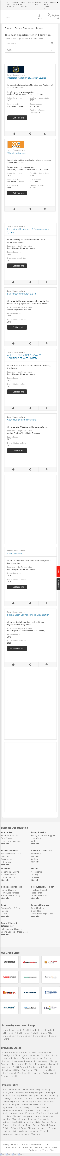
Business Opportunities (24, 28)
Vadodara (23, 1131)
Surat (23, 1128)
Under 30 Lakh (26, 1036)
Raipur (36, 1125)
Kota (21, 1113)
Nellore (6, 1122)
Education (35, 856)
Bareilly (19, 1092)
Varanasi (34, 1131)
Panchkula (35, 1122)
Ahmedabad (15, 1089)
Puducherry (18, 1125)
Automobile (36, 854)
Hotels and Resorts (39, 890)
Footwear (35, 877)
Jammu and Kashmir (41, 1058)
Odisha (23, 1067)
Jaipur (36, 1107)
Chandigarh (7, 1055)
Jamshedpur (18, 1110)
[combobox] (30, 43)
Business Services (9, 850)
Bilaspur (39, 1095)
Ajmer (25, 1089)
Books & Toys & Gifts (10, 908)
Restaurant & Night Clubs (42, 914)
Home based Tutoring (10, 895)
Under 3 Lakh (38, 1030)
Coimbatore (40, 1098)
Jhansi (29, 1110)
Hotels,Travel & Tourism (42, 887)
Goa (47, 1055)
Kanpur (47, 1110)
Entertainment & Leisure (11, 929)
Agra (5, 1089)
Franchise (9, 28)
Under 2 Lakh (23, 1030)
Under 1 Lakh (9, 1030)
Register (55, 15)
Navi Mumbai (44, 1119)
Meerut (38, 1116)
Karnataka (18, 1061)
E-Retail (4, 914)
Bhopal (15, 1095)
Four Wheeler (7, 838)
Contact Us (27, 1147)
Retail (3, 905)
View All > (5, 844)
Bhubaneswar (27, 1095)
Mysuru (15, 1119)
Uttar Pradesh (8, 1073)
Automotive (6, 832)
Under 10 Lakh (16, 1033)
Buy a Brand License (8, 4)
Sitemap (53, 1150)
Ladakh (14, 1076)
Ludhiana (7, 1116)
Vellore (43, 1131)
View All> (35, 880)
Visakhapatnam (22, 1134)
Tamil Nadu (27, 1070)
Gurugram (15, 1104)
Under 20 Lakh (48, 1033)
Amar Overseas (14, 553)
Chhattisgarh (21, 1055)
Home (7, 1147)
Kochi (5, 1113)
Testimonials (35, 1150)
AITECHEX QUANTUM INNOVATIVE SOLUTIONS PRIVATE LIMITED (24, 357)
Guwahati (26, 1104)
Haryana (6, 1058)
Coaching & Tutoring (10, 872)
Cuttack (51, 1098)
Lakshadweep (40, 1061)
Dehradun (7, 1101)
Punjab (46, 1067)
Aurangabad (8, 1092)
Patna (53, 1122)
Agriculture (36, 859)
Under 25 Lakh (10, 1036)
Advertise (31, 2)
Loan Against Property (46, 4)
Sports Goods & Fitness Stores (14, 932)
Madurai (17, 1116)
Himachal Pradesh (21, 1058)
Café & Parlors (37, 908)
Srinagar (15, 1128)
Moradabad (48, 1116)
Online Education (8, 877)
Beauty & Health (38, 832)
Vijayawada (8, 1134)
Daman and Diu (36, 1055)
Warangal (35, 1134)
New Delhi (16, 1122)
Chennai (19, 1098)
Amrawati (34, 1089)
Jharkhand (6, 1061)
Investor (53, 3)
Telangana (35, 1073)
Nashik (33, 1119)
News (54, 1147)
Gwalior (36, 1104)
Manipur (29, 1064)
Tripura (37, 1070)
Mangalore (28, 1116)
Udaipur (6, 1131)
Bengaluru (39, 1092)
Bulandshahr (51, 1095)
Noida (25, 1122)
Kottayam (29, 1113)
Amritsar (45, 1089)
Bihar (49, 1052)
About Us (16, 1147)
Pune (28, 1125)
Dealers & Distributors (41, 850)
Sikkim (16, 1070)
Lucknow (52, 1113)
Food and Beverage (40, 905)
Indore (18, 1107)
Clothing (34, 875)
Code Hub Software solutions (21, 419)
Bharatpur (50, 1092)
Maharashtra (17, 1064)
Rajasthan (6, 1070)
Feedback (38, 1147)
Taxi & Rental (36, 893)
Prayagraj (7, 1125)
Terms (45, 1150)
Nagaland (6, 1067)
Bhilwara (6, 1095)
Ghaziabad (49, 1101)
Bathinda (29, 1092)
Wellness (35, 841)
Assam (41, 1052)
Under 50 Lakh (42, 1036)
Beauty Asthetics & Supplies (43, 835)
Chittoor (29, 1098)
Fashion (35, 869)
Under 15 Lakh (32, 1033)
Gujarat (54, 1055)
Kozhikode (41, 1113)
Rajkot (44, 1125)
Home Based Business (11, 887)
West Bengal (23, 1073)
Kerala (29, 1061)
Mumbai (6, 1119)
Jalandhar (45, 1107)
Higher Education (8, 875)
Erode (16, 1101)
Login (57, 18)
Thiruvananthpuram (37, 1128)
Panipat (45, 1122)
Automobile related (9, 835)
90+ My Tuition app (16, 153)
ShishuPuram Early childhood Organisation (28, 614)
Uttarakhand (49, 1070)
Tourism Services (39, 895)
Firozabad (37, 1101)
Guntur (6, 1104)
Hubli (44, 1104)
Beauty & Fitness (8, 890)
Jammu (6, 1110)
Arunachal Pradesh (27, 1052)
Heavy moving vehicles (11, 841)
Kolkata (13, 1113)
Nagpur (24, 1119)
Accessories (36, 872)
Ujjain (14, 1131)
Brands (47, 1147)
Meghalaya (40, 1064)
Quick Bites (36, 911)
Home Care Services (10, 893)
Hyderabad (8, 1107)
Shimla (6, 1128)
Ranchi (52, 1125)
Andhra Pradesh (9, 1052)
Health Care (36, 838)
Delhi (15, 1067)
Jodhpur (38, 1110)
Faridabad (26, 1101)
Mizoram (52, 1064)
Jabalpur (27, 1107)
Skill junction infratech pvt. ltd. (22, 293)
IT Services (6, 862)
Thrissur (52, 1128)
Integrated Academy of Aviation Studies (26, 77)
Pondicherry (34, 1067)
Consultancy (6, 859)
